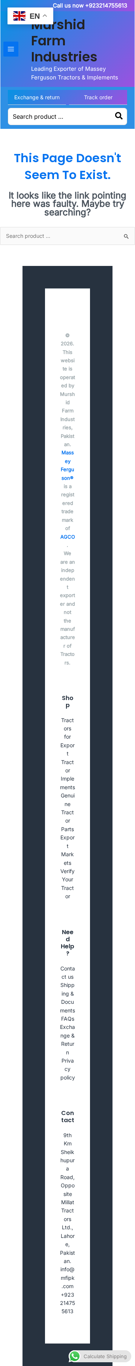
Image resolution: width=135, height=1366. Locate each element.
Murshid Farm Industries (64, 40)
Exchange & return (37, 97)
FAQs (67, 1018)
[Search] (119, 116)
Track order (98, 97)
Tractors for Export (67, 737)
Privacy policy (67, 1069)
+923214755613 (67, 1303)
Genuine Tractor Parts (68, 812)
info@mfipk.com (67, 1277)
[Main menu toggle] (10, 49)
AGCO (67, 537)
